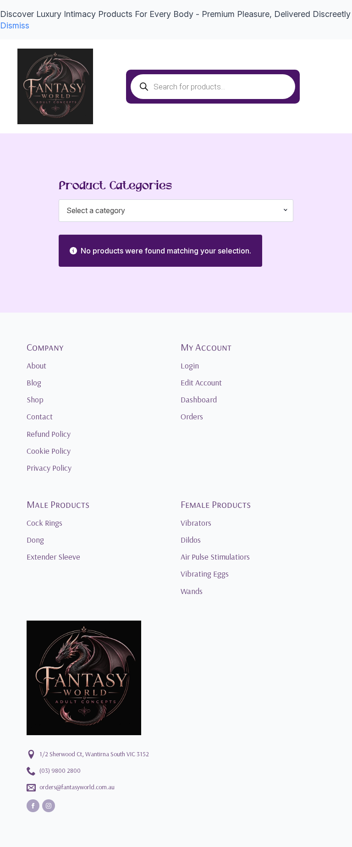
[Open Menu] (109, 86)
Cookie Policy (49, 451)
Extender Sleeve (53, 556)
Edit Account (201, 382)
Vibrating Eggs (205, 573)
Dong (35, 539)
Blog (34, 382)
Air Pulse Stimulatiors (215, 556)
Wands (192, 591)
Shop (35, 399)
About (36, 365)
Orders (192, 416)
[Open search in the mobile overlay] (213, 87)
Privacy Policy (49, 467)
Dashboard (199, 399)
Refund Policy (49, 434)
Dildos (191, 539)
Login (190, 365)
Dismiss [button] (14, 25)
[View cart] (322, 86)
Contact (40, 416)
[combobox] (176, 210)
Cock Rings (44, 522)
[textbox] (172, 210)
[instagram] (48, 805)
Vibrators (196, 522)
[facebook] (33, 805)
